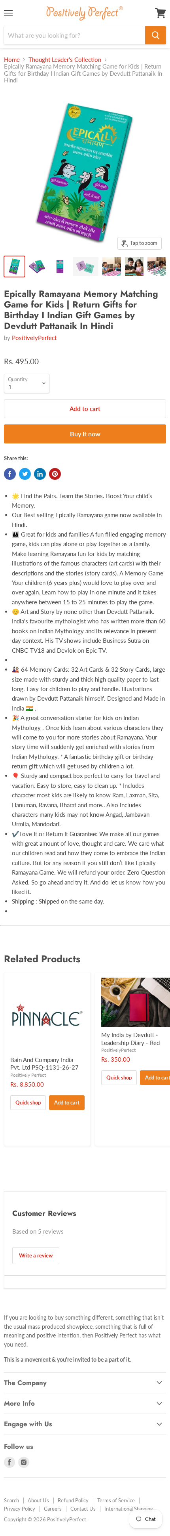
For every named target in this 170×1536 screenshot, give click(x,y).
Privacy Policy (19, 1508)
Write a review (36, 1255)
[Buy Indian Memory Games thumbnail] (59, 266)
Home (12, 59)
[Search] (155, 35)
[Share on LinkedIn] (40, 474)
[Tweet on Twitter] (25, 474)
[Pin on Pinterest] (55, 474)
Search (11, 1500)
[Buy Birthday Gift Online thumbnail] (14, 266)
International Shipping (128, 1508)
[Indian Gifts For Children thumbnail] (85, 266)
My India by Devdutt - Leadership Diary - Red (130, 1038)
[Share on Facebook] (10, 474)
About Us (38, 1500)
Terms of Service (116, 1500)
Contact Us (83, 1508)
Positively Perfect (28, 1075)
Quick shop (28, 1102)
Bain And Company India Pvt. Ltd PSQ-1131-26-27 (44, 1063)
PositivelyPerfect (34, 337)
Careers (53, 1508)
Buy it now (85, 433)
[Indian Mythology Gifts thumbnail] (37, 266)
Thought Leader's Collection (64, 59)
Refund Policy (73, 1500)
